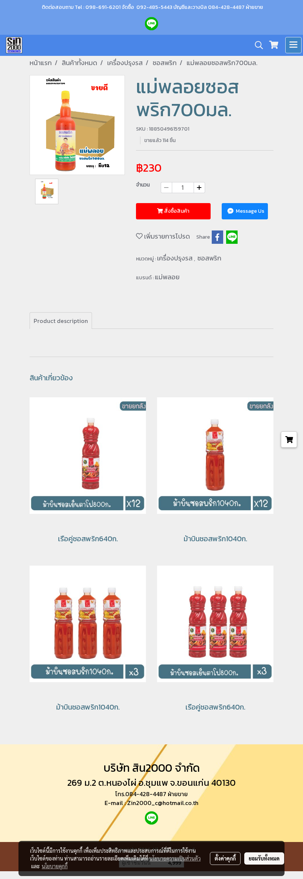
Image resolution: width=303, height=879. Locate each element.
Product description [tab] (61, 320)
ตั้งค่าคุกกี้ (225, 858)
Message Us (249, 211)
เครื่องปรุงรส (175, 258)
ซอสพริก (209, 258)
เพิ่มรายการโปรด (166, 236)
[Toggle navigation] (293, 45)
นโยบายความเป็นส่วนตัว (175, 858)
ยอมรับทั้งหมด (264, 858)
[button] (256, 45)
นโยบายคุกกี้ (55, 866)
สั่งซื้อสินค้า (176, 211)
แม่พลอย (167, 277)
